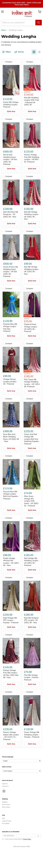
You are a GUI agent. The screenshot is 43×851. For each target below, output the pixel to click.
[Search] (38, 22)
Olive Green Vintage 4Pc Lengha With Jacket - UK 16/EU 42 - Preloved (31, 501)
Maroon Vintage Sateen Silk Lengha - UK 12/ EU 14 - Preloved (11, 736)
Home (3, 30)
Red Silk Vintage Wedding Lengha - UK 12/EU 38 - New (31, 270)
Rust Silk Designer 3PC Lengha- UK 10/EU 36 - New (31, 620)
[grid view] (34, 52)
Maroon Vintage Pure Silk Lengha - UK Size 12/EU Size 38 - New (10, 674)
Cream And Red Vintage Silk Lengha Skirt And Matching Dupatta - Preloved (32, 439)
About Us (5, 784)
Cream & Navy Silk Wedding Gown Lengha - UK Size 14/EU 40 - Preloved (10, 272)
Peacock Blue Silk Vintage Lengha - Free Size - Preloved (10, 327)
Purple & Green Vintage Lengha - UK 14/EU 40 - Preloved (31, 328)
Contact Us (5, 786)
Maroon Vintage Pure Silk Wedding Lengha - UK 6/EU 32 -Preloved (31, 158)
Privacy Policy (27, 839)
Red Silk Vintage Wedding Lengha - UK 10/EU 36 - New (31, 215)
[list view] (39, 52)
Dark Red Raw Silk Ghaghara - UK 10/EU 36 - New (10, 214)
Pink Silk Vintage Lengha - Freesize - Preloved (31, 677)
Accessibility (5, 823)
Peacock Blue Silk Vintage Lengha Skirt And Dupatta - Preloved (11, 495)
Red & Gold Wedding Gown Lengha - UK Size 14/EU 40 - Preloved (10, 159)
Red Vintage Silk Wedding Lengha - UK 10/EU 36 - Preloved (31, 562)
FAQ (3, 818)
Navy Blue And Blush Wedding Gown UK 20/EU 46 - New (11, 438)
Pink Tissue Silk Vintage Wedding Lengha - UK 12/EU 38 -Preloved (32, 383)
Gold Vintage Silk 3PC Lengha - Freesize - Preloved (10, 620)
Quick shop (11, 111)
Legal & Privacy (6, 821)
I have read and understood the (18, 839)
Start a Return (6, 807)
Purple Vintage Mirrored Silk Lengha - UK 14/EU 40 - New (11, 562)
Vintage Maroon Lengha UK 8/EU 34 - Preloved (9, 381)
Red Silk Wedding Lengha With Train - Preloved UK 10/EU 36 (31, 101)
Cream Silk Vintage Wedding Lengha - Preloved (10, 104)
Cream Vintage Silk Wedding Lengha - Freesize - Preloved (31, 734)
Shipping (4, 802)
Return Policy (6, 804)
